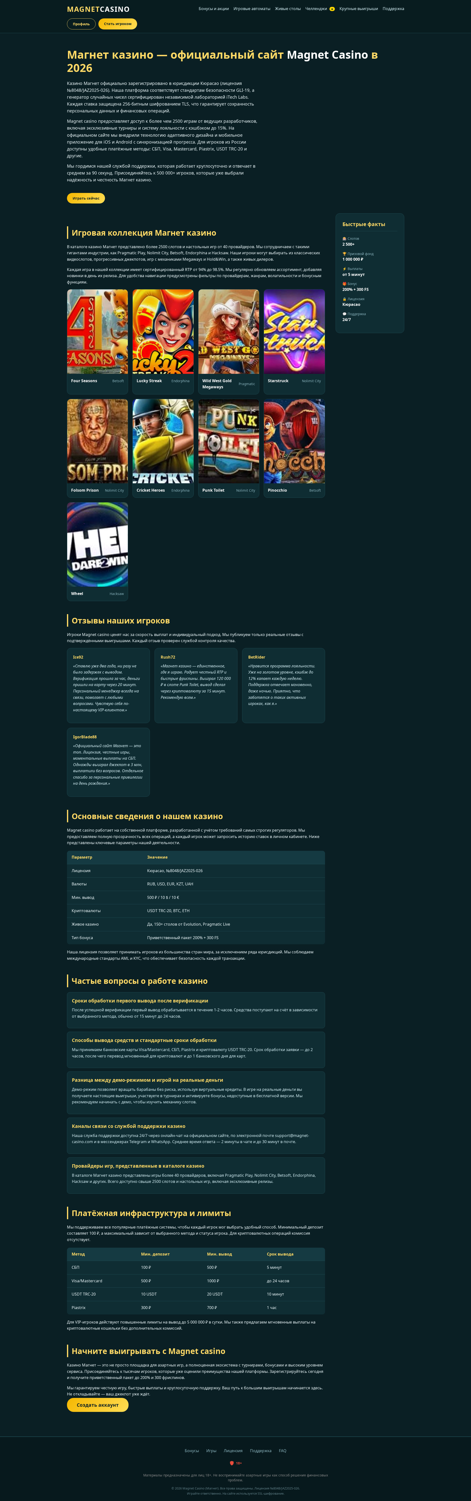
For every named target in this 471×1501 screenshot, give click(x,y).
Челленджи (319, 8)
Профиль (81, 24)
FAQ (283, 1450)
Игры (211, 1450)
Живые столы (288, 8)
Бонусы (192, 1450)
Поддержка (393, 8)
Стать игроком (117, 23)
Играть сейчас (86, 198)
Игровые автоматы (252, 8)
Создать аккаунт (98, 1405)
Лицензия (233, 1450)
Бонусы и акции (214, 8)
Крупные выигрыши (359, 8)
